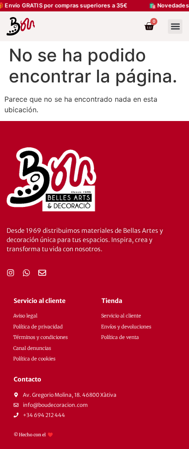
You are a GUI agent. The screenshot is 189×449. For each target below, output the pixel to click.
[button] (175, 26)
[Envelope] (42, 273)
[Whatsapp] (26, 273)
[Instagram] (11, 273)
